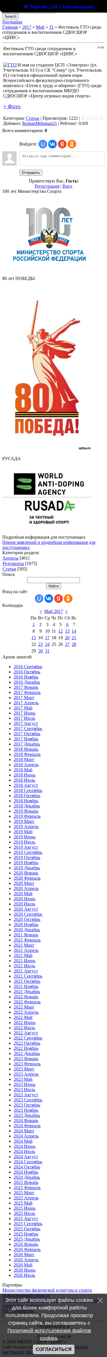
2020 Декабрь (27, 929)
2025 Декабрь (27, 1239)
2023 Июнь (24, 1084)
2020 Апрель (26, 888)
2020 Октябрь (27, 919)
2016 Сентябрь (28, 666)
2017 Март (24, 697)
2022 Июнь (24, 1022)
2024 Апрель (26, 1136)
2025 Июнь (24, 1208)
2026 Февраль (27, 1249)
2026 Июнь (24, 1270)
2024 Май (23, 1141)
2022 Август (26, 1032)
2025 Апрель (26, 1197)
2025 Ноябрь (26, 1234)
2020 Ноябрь (26, 924)
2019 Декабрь (27, 867)
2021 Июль (24, 965)
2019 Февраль (27, 816)
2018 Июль (24, 780)
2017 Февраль (27, 692)
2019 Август (26, 847)
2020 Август (26, 909)
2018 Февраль (27, 754)
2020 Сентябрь (28, 914)
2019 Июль (24, 842)
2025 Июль (24, 1213)
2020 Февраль (27, 878)
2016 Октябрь (27, 671)
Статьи (32, 118)
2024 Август (26, 1156)
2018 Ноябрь (26, 800)
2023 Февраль (27, 1063)
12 (60, 631)
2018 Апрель (26, 764)
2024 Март (24, 1130)
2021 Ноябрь (26, 986)
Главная (10, 27)
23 (40, 644)
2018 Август (26, 785)
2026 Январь (26, 1244)
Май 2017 (53, 611)
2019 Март (24, 821)
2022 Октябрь (27, 1043)
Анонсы (11, 558)
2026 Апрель (26, 1259)
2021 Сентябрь (28, 976)
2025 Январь (26, 1182)
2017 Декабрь (27, 744)
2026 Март (24, 1254)
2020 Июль (24, 903)
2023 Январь (26, 1058)
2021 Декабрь (27, 991)
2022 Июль (24, 1027)
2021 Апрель (26, 950)
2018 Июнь (24, 774)
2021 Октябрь (27, 981)
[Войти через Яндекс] (62, 144)
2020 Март (24, 883)
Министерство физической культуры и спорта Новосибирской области (47, 1293)
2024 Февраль (27, 1125)
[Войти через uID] (43, 144)
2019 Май (23, 831)
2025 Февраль (27, 1187)
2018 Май (23, 769)
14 (74, 631)
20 (67, 637)
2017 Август (26, 723)
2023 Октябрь (27, 1105)
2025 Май (23, 1203)
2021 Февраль (27, 940)
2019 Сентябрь (28, 852)
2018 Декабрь (27, 805)
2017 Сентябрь (28, 728)
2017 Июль (24, 718)
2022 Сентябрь (28, 1038)
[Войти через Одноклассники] (72, 144)
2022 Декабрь (27, 1053)
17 (47, 637)
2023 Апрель (26, 1074)
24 (47, 644)
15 (33, 637)
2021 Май (23, 955)
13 (67, 631)
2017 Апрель (26, 702)
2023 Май (23, 1079)
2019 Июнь (24, 836)
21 (74, 637)
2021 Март (24, 945)
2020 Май (23, 893)
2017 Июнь (24, 713)
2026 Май (23, 1264)
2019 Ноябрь (26, 862)
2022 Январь (26, 996)
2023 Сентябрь (28, 1099)
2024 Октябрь (27, 1166)
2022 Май (23, 1017)
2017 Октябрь (27, 733)
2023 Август (26, 1094)
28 (74, 644)
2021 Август (26, 970)
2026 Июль (24, 1275)
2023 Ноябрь (26, 1110)
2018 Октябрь (27, 795)
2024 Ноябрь (26, 1172)
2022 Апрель (26, 1012)
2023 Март (24, 1068)
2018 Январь (26, 749)
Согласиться (54, 1349)
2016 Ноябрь (26, 676)
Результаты (13, 563)
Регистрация (47, 186)
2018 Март (24, 759)
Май (40, 27)
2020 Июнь (24, 898)
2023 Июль (24, 1089)
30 (40, 650)
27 (67, 644)
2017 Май (23, 707)
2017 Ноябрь (26, 738)
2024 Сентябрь (28, 1161)
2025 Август (26, 1218)
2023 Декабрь (27, 1115)
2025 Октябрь (27, 1228)
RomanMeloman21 (39, 123)
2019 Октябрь (27, 857)
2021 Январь (26, 934)
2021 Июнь (24, 960)
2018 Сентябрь (28, 790)
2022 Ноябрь (26, 1048)
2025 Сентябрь (28, 1223)
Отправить (31, 172)
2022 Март (24, 1007)
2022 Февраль (27, 1001)
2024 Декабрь (27, 1177)
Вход (67, 186)
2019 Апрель (26, 826)
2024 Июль (24, 1151)
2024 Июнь (24, 1146)
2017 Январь (26, 687)
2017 (26, 27)
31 (51, 27)
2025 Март (24, 1192)
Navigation (12, 21)
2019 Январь (26, 811)
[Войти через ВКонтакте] (52, 144)
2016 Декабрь (27, 682)
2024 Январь (26, 1120)
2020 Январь (26, 872)
